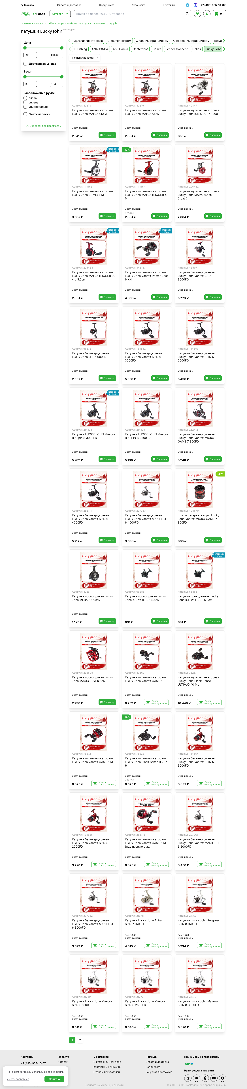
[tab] (90, 100)
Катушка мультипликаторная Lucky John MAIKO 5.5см (92, 112)
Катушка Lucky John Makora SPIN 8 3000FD (198, 1003)
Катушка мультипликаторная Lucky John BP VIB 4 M (92, 193)
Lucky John (213, 49)
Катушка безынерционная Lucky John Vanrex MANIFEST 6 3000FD (92, 923)
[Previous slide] (70, 41)
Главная (26, 23)
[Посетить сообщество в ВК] (196, 1078)
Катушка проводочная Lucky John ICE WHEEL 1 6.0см (198, 598)
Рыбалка (72, 23)
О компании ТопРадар (107, 1061)
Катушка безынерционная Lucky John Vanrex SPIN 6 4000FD (90, 518)
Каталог (38, 23)
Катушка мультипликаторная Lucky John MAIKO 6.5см (145, 112)
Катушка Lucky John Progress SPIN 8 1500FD (199, 922)
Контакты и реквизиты (107, 1066)
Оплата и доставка (69, 5)
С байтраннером (119, 40)
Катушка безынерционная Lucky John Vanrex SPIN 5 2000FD (90, 842)
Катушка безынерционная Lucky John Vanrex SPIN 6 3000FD (143, 356)
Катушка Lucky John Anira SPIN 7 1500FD (143, 922)
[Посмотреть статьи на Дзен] (222, 1078)
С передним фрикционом (191, 40)
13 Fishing (80, 49)
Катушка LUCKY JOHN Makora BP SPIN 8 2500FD (146, 436)
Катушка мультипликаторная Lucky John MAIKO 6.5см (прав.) (198, 194)
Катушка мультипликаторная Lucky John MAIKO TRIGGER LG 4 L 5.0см (94, 275)
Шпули (218, 40)
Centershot (140, 49)
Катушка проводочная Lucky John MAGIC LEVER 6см (92, 679)
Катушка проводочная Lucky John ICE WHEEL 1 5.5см (145, 598)
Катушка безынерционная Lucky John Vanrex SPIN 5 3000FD (196, 761)
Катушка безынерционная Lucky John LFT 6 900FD (90, 355)
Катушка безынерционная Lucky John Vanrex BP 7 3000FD (196, 275)
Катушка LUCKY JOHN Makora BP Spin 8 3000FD (93, 436)
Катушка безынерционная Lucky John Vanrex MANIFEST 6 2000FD (198, 842)
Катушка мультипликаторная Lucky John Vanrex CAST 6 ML (93, 760)
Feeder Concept (177, 49)
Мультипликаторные (88, 40)
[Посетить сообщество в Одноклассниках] (205, 1078)
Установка (138, 5)
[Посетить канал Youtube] (214, 1078)
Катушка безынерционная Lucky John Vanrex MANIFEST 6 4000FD (145, 518)
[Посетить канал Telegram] (187, 1078)
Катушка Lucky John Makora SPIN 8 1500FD (92, 1003)
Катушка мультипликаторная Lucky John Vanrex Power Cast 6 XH (146, 275)
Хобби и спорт (55, 23)
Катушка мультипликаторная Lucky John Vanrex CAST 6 (145, 679)
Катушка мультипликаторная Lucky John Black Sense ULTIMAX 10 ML (198, 680)
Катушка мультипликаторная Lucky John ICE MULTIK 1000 (198, 112)
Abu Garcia (120, 49)
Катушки (85, 23)
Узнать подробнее (18, 1079)
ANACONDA (100, 49)
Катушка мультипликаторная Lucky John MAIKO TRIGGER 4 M (146, 194)
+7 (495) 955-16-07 (33, 1063)
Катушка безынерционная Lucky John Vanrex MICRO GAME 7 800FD (196, 437)
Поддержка (106, 5)
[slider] (25, 48)
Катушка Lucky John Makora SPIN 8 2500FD (145, 1003)
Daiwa (157, 49)
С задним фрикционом (152, 40)
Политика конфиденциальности (104, 1084)
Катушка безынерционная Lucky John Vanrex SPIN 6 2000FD (196, 356)
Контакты (169, 5)
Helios (196, 49)
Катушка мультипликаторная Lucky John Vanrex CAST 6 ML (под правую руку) (146, 842)
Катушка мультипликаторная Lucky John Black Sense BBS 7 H (146, 761)
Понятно (54, 1079)
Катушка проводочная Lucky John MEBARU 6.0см (92, 598)
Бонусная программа (159, 1071)
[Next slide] (224, 41)
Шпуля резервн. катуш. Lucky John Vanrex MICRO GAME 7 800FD (198, 518)
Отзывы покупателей (106, 1071)
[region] (94, 84)
